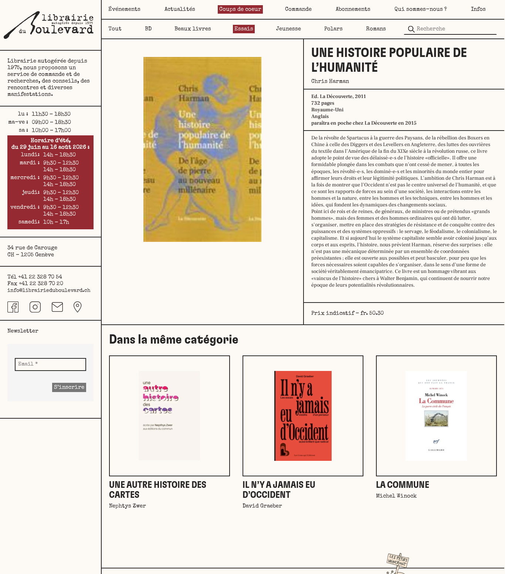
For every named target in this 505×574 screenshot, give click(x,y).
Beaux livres (192, 29)
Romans (376, 29)
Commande (298, 9)
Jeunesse (288, 29)
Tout (115, 29)
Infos (478, 9)
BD (148, 29)
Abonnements (353, 9)
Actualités (180, 9)
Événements (124, 9)
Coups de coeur (240, 9)
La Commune (402, 485)
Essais (243, 29)
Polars (333, 29)
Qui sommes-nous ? (420, 9)
